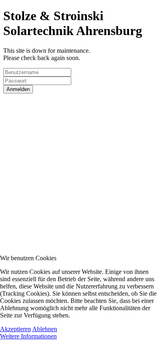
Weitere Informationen (28, 336)
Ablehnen (44, 328)
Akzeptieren (15, 328)
